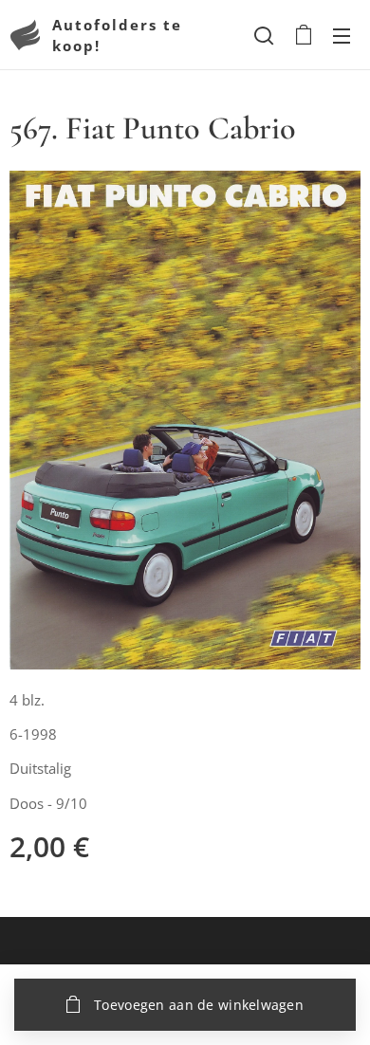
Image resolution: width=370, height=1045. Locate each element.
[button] (264, 35)
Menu (342, 35)
